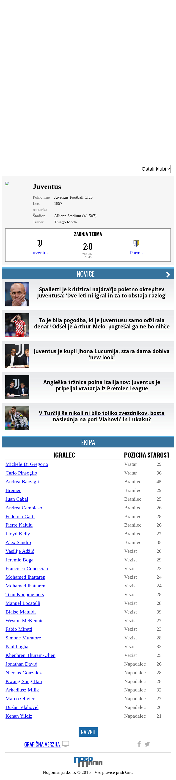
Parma (136, 252)
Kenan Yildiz (19, 716)
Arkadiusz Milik (22, 690)
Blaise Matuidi (21, 612)
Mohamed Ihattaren (25, 577)
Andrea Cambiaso (24, 508)
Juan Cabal (17, 499)
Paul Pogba (17, 646)
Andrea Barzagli (22, 481)
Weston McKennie (25, 620)
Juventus (40, 252)
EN (168, 7)
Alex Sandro (18, 542)
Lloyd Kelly (18, 533)
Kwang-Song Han (24, 681)
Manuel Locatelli (23, 603)
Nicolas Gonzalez (24, 672)
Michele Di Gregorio (27, 464)
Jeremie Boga (19, 560)
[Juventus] (39, 245)
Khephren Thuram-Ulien (30, 655)
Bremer (13, 490)
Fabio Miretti (19, 629)
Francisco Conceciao (27, 568)
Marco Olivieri (21, 698)
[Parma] (136, 245)
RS (160, 7)
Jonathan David (21, 664)
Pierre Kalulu (19, 525)
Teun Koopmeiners (25, 594)
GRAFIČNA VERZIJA (42, 744)
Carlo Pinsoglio (21, 473)
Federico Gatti (20, 516)
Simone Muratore (23, 638)
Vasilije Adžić (20, 551)
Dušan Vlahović (22, 707)
